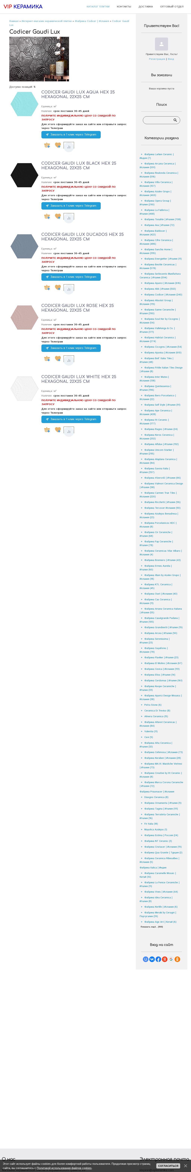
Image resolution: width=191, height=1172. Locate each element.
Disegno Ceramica (156, 797)
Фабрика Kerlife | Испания (161, 907)
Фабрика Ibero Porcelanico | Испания (158, 397)
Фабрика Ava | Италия (159, 225)
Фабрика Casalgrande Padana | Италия (159, 620)
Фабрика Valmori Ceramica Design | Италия (161, 485)
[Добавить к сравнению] (69, 147)
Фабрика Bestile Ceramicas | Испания (158, 266)
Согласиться (168, 1165)
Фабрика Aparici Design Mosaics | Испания (161, 697)
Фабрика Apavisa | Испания (162, 352)
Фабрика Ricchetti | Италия (162, 502)
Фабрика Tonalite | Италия (162, 219)
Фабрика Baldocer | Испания (153, 233)
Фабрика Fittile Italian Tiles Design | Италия (161, 369)
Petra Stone (153, 705)
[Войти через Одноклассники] (177, 959)
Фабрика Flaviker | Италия (161, 657)
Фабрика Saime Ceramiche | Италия (158, 311)
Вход (171, 59)
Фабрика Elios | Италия (159, 675)
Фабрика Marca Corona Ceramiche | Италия (161, 784)
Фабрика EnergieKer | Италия (163, 259)
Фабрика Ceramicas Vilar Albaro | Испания (161, 552)
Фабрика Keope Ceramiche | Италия (158, 688)
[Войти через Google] (171, 959)
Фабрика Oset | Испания (160, 594)
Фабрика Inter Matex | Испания (154, 379)
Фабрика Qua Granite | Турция (163, 852)
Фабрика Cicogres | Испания (163, 347)
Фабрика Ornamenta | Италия (162, 803)
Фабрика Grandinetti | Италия (163, 627)
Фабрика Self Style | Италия (162, 405)
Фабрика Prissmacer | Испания (157, 792)
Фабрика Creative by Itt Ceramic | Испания (161, 775)
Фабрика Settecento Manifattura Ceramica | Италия (160, 275)
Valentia (151, 731)
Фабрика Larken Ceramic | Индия (157, 156)
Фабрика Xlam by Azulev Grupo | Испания (160, 577)
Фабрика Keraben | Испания (162, 758)
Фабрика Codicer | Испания (163, 295)
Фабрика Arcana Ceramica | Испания (158, 165)
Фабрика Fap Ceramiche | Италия (156, 543)
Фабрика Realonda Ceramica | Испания (159, 175)
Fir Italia (151, 824)
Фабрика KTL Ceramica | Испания (156, 586)
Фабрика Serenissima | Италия (155, 641)
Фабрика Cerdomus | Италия (163, 680)
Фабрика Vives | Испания (161, 892)
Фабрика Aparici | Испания (162, 283)
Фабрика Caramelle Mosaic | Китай (158, 875)
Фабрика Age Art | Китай (160, 922)
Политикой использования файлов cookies (64, 1168)
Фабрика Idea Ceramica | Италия (156, 899)
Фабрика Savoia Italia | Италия (155, 470)
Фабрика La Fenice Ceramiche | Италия (159, 884)
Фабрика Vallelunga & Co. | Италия (157, 330)
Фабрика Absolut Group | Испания (156, 302)
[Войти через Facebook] (158, 959)
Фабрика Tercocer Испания (162, 508)
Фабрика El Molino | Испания (163, 663)
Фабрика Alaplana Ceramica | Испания (158, 461)
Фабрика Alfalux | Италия (161, 444)
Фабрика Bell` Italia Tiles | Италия (156, 360)
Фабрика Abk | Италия (160, 289)
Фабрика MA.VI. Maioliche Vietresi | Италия (161, 765)
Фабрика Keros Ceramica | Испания (157, 437)
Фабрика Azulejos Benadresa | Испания (159, 515)
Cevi (148, 737)
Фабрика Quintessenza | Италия (155, 388)
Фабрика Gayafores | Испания (154, 650)
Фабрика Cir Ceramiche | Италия (156, 534)
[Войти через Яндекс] (164, 959)
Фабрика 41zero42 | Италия (162, 478)
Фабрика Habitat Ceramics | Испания (158, 339)
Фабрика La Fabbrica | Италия (154, 212)
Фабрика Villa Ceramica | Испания (156, 184)
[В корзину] (47, 145)
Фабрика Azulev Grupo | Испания (155, 193)
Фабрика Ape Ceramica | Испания (156, 412)
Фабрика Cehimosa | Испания (163, 752)
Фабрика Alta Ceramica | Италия (156, 745)
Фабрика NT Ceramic (158, 841)
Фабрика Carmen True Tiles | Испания (158, 494)
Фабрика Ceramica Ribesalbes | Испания (159, 860)
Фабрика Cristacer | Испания (163, 847)
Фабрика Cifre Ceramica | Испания (156, 242)
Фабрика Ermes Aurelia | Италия (156, 568)
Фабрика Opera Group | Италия (155, 202)
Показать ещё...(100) (152, 926)
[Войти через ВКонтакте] (152, 959)
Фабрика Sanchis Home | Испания (156, 251)
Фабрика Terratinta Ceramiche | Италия (160, 816)
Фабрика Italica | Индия (153, 868)
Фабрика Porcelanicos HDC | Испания (158, 525)
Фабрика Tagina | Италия (161, 809)
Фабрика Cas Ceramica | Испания (156, 601)
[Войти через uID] (145, 959)
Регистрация (157, 59)
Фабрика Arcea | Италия (160, 633)
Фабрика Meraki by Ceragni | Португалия (158, 914)
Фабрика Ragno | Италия (161, 429)
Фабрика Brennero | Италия (162, 560)
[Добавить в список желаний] (58, 145)
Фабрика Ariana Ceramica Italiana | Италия (161, 610)
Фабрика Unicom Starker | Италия (157, 452)
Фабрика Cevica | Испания (162, 669)
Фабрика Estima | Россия (161, 835)
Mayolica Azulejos (155, 829)
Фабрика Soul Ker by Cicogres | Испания (160, 321)
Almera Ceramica (156, 716)
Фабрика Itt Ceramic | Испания (154, 421)
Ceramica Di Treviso (157, 711)
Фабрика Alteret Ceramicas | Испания (158, 724)
